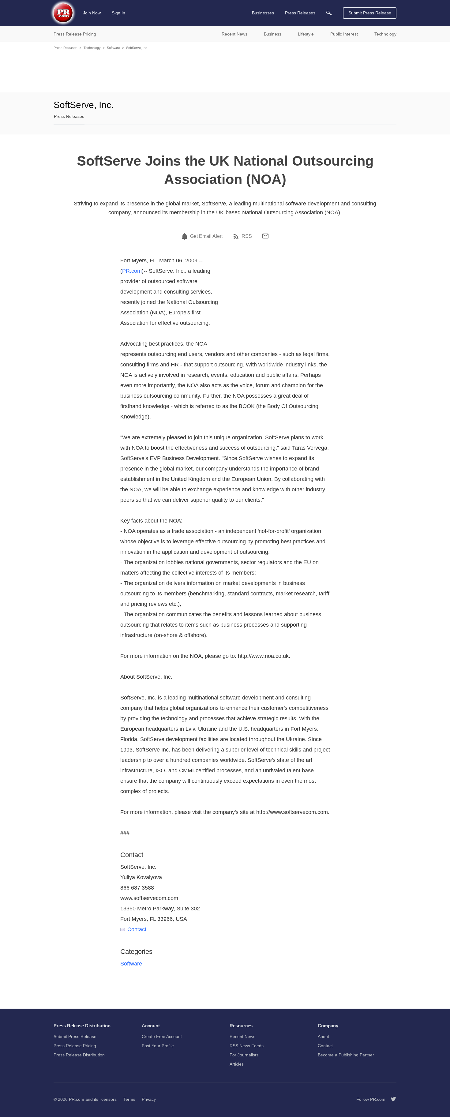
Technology (92, 48)
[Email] (265, 236)
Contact (136, 929)
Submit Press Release (369, 12)
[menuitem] (329, 13)
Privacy (149, 1099)
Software (113, 48)
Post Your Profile (158, 1045)
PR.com (132, 271)
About (323, 1036)
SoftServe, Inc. (137, 48)
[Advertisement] (225, 70)
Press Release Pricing (75, 1045)
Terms (129, 1099)
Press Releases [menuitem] (300, 12)
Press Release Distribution (79, 1054)
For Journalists (244, 1054)
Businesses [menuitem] (263, 12)
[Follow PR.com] (390, 1099)
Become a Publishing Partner (346, 1054)
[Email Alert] (185, 236)
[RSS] (237, 236)
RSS (247, 236)
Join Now (92, 12)
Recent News (242, 1036)
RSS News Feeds (247, 1045)
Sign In (118, 12)
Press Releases (65, 48)
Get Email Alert (206, 236)
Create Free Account (162, 1036)
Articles (237, 1064)
